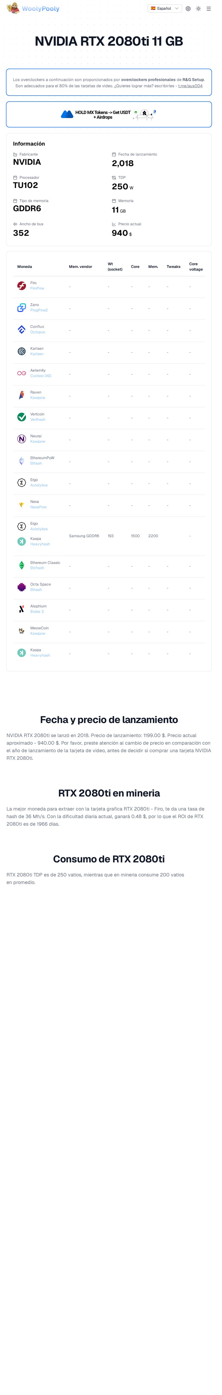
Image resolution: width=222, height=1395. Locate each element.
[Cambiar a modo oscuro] (198, 8)
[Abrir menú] (208, 8)
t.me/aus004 (190, 85)
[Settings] (188, 8)
